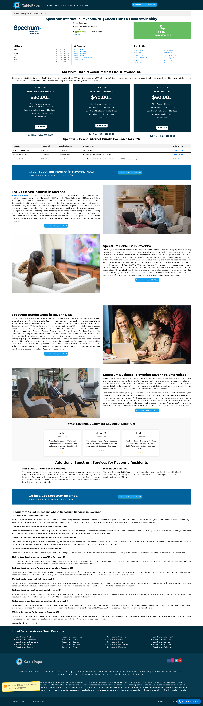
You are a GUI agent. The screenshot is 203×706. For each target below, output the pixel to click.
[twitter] (176, 660)
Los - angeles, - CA (170, 50)
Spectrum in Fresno (70, 647)
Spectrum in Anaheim (25, 637)
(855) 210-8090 (144, 5)
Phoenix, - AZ (139, 55)
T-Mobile (156, 672)
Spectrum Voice (79, 55)
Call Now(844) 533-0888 (162, 34)
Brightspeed (126, 674)
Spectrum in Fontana (71, 645)
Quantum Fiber (169, 672)
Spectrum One (79, 60)
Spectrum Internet (80, 49)
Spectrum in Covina (70, 639)
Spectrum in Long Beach (117, 645)
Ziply (72, 672)
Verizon (61, 674)
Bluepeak (85, 674)
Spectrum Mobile (80, 53)
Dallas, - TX (138, 60)
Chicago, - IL (139, 52)
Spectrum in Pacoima (162, 639)
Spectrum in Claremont (163, 637)
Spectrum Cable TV (81, 51)
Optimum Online (117, 672)
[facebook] (169, 660)
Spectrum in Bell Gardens (27, 642)
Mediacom (91, 672)
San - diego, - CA (169, 58)
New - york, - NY (140, 50)
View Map (77, 34)
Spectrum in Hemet (115, 639)
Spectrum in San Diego (163, 645)
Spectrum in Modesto (116, 647)
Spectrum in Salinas (161, 642)
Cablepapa (28, 701)
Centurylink (34, 672)
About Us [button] (58, 6)
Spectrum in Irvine (115, 642)
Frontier (80, 672)
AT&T (64, 672)
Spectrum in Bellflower (163, 647)
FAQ (166, 702)
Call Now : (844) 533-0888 (130, 173)
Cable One (132, 672)
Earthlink (103, 672)
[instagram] (172, 660)
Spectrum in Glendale (116, 637)
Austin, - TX (138, 63)
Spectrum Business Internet (83, 58)
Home (49, 6)
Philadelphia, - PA (170, 55)
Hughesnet (140, 674)
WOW (181, 672)
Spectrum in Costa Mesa (72, 637)
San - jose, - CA (169, 60)
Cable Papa (19, 14)
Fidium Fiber (98, 674)
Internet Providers (73, 6)
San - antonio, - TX (141, 58)
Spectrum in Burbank (25, 645)
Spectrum (27, 14)
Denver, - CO (168, 63)
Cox (58, 672)
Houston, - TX (168, 52)
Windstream (48, 672)
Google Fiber (112, 674)
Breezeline (144, 672)
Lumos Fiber (73, 674)
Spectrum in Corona (24, 647)
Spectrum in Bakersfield (26, 639)
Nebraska (36, 14)
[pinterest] (180, 660)
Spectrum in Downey (71, 642)
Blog (86, 6)
